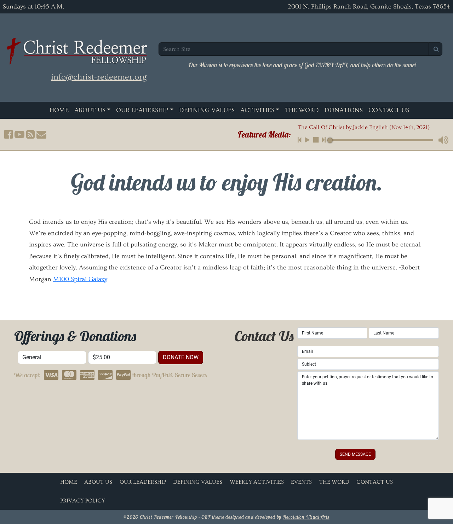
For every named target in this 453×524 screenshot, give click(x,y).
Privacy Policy (82, 500)
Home (59, 110)
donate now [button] (181, 357)
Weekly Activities (257, 482)
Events (301, 482)
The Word (302, 110)
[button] (8, 135)
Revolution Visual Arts (306, 517)
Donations (344, 110)
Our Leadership (142, 110)
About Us (89, 110)
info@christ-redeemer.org (99, 77)
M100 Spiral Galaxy (80, 279)
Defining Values (207, 110)
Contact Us (388, 110)
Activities (257, 110)
